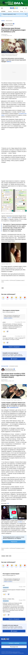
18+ (2, 288)
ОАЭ (7, 555)
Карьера (10, 11)
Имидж (21, 11)
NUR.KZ (9, 61)
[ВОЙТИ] (26, 8)
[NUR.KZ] (14, 8)
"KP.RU (9, 217)
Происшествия (4, 366)
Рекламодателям (14, 646)
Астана (3, 555)
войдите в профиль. (8, 317)
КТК (8, 503)
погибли (20, 522)
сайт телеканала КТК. (13, 407)
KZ (23, 8)
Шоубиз (3, 11)
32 (20, 566)
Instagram (15, 358)
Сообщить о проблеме (14, 643)
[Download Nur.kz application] (14, 3)
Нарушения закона (13, 366)
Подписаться (14, 541)
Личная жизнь (16, 11)
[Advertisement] (14, 72)
